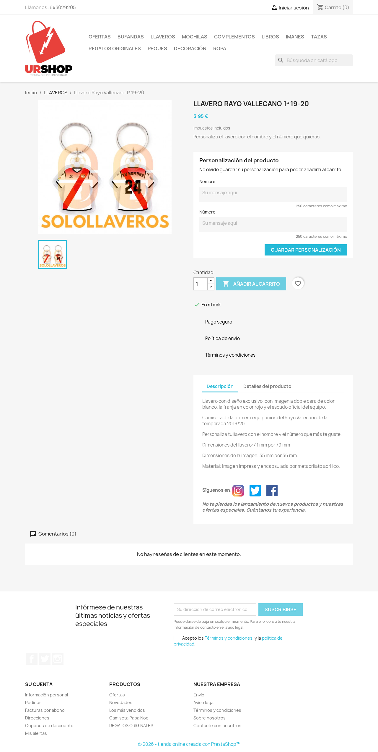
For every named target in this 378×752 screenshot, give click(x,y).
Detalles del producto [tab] (267, 386)
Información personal (46, 695)
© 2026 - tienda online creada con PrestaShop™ (189, 744)
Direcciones (37, 718)
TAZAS (319, 36)
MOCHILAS (194, 36)
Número (207, 212)
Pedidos (33, 702)
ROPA (219, 48)
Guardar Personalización (306, 250)
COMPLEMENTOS (234, 36)
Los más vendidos (127, 710)
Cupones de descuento (49, 725)
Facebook (32, 659)
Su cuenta (39, 684)
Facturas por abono (45, 710)
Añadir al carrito (251, 283)
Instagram (57, 659)
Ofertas (117, 695)
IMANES (295, 36)
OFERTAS (100, 36)
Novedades (120, 702)
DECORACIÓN (190, 48)
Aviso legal (203, 702)
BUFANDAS (131, 36)
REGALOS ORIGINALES (115, 48)
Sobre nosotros (209, 718)
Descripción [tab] (220, 386)
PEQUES (157, 48)
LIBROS (270, 36)
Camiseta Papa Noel (129, 718)
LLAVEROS (163, 36)
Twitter (44, 659)
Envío (198, 695)
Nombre (207, 181)
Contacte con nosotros (217, 725)
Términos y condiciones (228, 638)
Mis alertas (36, 733)
